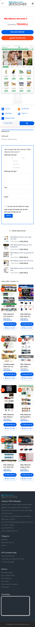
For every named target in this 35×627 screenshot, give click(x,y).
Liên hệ (3, 545)
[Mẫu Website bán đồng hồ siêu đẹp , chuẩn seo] (9, 398)
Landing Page (9, 118)
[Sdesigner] (17, 3)
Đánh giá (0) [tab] (5, 131)
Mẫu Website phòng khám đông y (25, 416)
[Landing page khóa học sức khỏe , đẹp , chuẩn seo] (9, 348)
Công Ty (24, 113)
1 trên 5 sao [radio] (7, 158)
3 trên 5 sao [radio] (9, 161)
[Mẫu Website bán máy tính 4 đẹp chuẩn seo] (26, 298)
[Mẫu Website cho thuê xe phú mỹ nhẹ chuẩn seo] (9, 298)
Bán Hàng (8, 113)
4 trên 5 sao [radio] (9, 164)
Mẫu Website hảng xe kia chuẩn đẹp (25, 466)
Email (6, 197)
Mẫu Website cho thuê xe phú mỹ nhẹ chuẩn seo (8, 315)
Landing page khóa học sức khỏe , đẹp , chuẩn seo (8, 366)
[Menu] (2, 3)
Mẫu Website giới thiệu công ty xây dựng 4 (25, 366)
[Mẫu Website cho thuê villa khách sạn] (9, 448)
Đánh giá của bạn (10, 155)
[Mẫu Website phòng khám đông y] (26, 398)
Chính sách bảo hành (8, 556)
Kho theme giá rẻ (6, 572)
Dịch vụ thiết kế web (8, 575)
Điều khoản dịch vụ (7, 542)
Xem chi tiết (10, 328)
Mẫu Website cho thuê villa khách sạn (8, 466)
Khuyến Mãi (25, 109)
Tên (6, 187)
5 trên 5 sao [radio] (9, 167)
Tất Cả (7, 109)
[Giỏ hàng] (33, 3)
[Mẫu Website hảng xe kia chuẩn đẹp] (26, 448)
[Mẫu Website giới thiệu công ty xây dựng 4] (26, 348)
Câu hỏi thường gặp (7, 562)
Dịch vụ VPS (5, 581)
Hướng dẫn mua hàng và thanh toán (12, 559)
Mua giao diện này (17, 32)
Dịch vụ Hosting (6, 578)
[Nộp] (27, 123)
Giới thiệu (4, 539)
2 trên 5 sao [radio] (18, 158)
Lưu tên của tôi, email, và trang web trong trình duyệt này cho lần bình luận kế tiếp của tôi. (16, 209)
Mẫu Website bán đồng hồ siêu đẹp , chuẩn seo (8, 416)
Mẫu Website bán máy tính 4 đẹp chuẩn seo (25, 315)
